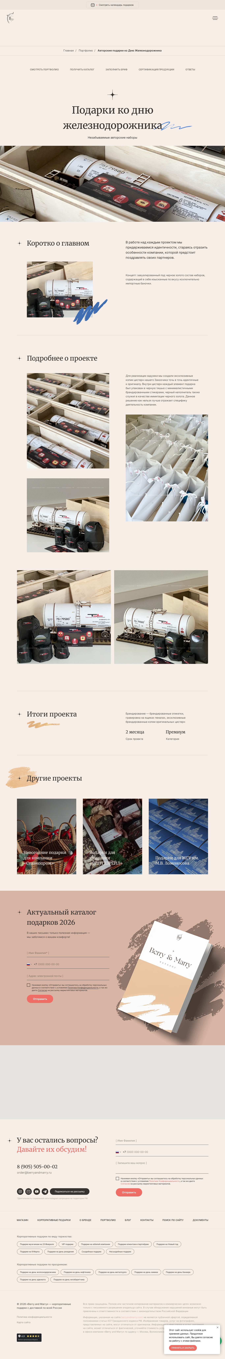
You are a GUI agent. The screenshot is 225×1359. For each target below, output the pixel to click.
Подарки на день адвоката (33, 1279)
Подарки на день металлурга (112, 1272)
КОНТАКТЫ (146, 1220)
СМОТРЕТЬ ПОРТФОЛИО (44, 69)
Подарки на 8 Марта (30, 1251)
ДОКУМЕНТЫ (200, 1220)
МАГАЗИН (22, 1220)
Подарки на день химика (146, 1272)
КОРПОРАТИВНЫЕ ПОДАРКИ (53, 1220)
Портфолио (86, 50)
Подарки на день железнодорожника (38, 1272)
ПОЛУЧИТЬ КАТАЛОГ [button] (82, 69)
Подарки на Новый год (167, 1244)
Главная (68, 50)
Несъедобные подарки (120, 1251)
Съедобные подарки (91, 1251)
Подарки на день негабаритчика (69, 1279)
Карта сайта (23, 1322)
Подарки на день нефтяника (77, 1272)
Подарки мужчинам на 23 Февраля (37, 1244)
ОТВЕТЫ (190, 69)
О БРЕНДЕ (85, 1220)
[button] (69, 1191)
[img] (11, 18)
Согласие (42, 990)
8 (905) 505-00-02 (37, 1167)
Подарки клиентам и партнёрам (133, 1244)
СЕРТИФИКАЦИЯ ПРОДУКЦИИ (156, 69)
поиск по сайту (172, 1220)
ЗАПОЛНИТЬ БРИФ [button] (116, 69)
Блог (128, 1220)
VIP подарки (67, 1244)
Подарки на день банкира (178, 1272)
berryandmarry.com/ (132, 1317)
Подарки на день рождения (60, 1251)
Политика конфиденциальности (34, 1316)
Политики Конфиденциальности (83, 987)
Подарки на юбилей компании (95, 1244)
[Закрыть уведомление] (217, 1327)
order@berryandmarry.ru (34, 1172)
